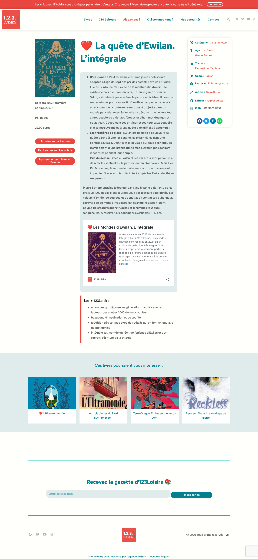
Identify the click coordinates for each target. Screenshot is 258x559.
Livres (88, 19)
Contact (213, 19)
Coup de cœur (219, 42)
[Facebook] (237, 19)
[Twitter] (242, 19)
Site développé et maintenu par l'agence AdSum (117, 556)
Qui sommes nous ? (160, 19)
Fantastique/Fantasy (207, 68)
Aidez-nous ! (131, 19)
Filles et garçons (218, 83)
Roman (209, 75)
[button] (228, 19)
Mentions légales (160, 556)
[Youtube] (248, 19)
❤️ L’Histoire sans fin (52, 413)
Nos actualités (191, 19)
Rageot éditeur (215, 100)
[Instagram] (254, 19)
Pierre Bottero (214, 92)
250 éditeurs (107, 19)
